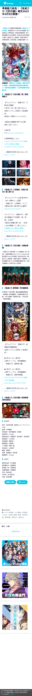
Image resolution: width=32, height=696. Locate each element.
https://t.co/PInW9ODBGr (13, 377)
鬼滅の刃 (14, 517)
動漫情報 (7, 510)
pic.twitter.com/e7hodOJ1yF (14, 147)
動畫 (19, 515)
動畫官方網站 (10, 482)
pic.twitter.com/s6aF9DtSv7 (14, 231)
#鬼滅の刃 (8, 228)
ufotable (4, 515)
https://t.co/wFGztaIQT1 (13, 209)
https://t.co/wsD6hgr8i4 (14, 133)
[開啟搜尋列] (20, 3)
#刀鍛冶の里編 (13, 144)
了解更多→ (12, 694)
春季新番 (7, 517)
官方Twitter (22, 482)
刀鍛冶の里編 (13, 515)
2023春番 (17, 512)
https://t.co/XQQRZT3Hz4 (13, 141)
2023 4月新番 (8, 512)
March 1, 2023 (9, 155)
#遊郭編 (11, 380)
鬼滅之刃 (6, 28)
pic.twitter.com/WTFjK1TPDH (15, 383)
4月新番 (24, 512)
